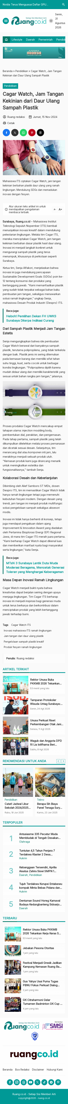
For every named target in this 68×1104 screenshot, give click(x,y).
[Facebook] (10, 1082)
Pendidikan (10, 85)
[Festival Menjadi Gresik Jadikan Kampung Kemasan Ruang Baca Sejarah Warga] (13, 967)
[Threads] (24, 1082)
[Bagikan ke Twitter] (14, 132)
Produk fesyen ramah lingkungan (23, 647)
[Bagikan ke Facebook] (6, 132)
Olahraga (24, 842)
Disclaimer (38, 1069)
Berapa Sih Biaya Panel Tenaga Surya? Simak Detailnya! (50, 807)
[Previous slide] (58, 761)
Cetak (11, 123)
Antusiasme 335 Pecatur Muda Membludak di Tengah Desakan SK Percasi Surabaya (38, 837)
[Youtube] (31, 1082)
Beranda (8, 1069)
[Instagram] (17, 1082)
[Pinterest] (58, 1082)
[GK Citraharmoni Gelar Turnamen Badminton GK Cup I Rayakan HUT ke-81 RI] (13, 1004)
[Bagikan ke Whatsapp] (23, 132)
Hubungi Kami (55, 1069)
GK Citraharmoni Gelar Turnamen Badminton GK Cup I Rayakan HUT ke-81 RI (42, 1003)
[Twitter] (37, 1082)
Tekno (40, 800)
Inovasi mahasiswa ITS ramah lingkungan (27, 630)
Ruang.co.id (23, 221)
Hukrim (23, 858)
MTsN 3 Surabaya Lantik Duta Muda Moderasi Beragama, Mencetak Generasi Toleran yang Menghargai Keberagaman (35, 567)
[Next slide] (63, 761)
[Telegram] (51, 1082)
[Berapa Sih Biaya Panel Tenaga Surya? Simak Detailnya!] (50, 782)
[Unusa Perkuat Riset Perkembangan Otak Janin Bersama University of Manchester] (15, 726)
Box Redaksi (22, 1069)
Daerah (30, 39)
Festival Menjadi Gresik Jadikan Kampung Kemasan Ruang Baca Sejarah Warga (42, 966)
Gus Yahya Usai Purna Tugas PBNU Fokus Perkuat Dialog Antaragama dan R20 (40, 985)
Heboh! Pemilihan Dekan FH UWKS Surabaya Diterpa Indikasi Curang (31, 318)
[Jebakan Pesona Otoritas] (13, 950)
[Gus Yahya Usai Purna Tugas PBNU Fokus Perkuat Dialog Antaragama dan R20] (13, 986)
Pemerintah (46, 39)
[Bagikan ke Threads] (40, 132)
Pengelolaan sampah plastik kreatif (24, 641)
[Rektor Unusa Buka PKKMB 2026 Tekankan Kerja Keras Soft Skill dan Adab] (15, 685)
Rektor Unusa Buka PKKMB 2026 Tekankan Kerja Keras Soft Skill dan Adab (42, 933)
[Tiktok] (44, 1082)
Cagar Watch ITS (21, 624)
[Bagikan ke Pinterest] (32, 132)
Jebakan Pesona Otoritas (38, 948)
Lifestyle (17, 39)
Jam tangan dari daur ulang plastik (24, 636)
